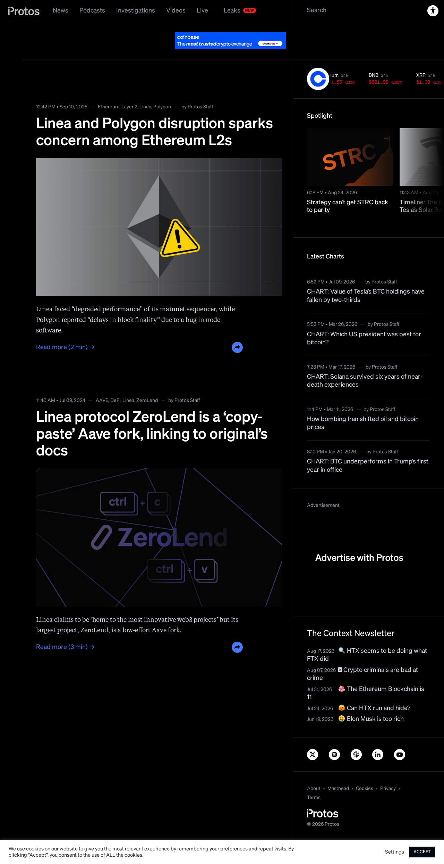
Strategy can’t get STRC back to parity (347, 206)
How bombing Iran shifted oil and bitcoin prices (363, 423)
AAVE (102, 400)
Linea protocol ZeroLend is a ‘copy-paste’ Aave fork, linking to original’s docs (152, 434)
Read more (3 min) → (65, 647)
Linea (145, 107)
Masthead (338, 788)
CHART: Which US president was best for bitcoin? (364, 338)
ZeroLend (147, 400)
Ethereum (108, 107)
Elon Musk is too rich (374, 719)
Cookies (364, 788)
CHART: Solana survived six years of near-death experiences (365, 381)
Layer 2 (129, 107)
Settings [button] (394, 852)
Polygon (162, 107)
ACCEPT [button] (422, 852)
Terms (314, 797)
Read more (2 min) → (65, 347)
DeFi (115, 400)
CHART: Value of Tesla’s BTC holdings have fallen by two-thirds (366, 296)
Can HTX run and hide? (377, 708)
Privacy (388, 788)
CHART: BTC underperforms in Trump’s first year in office (367, 466)
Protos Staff (200, 107)
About (314, 788)
